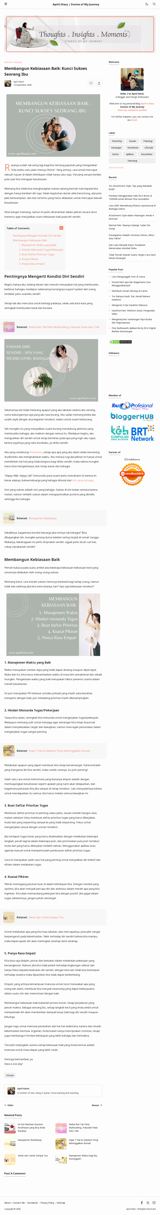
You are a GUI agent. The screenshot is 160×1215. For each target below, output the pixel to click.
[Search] (154, 4)
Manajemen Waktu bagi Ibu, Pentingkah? (83, 1157)
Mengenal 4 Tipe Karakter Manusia (129, 305)
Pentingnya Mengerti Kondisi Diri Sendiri (37, 235)
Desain (132, 141)
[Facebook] (141, 1203)
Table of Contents (18, 228)
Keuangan (116, 147)
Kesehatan (133, 147)
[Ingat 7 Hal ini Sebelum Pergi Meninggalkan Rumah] (9, 755)
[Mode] (147, 4)
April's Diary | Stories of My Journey (76, 4)
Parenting (117, 141)
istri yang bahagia (82, 480)
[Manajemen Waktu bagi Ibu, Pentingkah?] (61, 1164)
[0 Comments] (91, 83)
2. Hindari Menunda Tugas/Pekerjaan (41, 249)
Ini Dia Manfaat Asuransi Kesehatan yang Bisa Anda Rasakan (31, 1127)
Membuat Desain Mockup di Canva (129, 290)
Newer (95, 1105)
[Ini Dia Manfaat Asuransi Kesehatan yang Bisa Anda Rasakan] (10, 1133)
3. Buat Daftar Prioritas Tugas (37, 254)
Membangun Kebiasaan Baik (30, 240)
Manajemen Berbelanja (43, 518)
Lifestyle (10, 1075)
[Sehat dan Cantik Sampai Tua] (9, 922)
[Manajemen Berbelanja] (9, 523)
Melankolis (35, 452)
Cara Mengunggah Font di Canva (128, 276)
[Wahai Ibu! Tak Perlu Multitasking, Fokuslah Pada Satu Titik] (9, 331)
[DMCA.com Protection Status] (120, 343)
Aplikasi (130, 154)
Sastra (115, 154)
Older (10, 1105)
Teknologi (132, 160)
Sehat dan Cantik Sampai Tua (46, 917)
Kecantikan (146, 154)
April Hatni (131, 1209)
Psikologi (147, 141)
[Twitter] (148, 1203)
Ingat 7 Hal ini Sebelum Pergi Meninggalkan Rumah (59, 750)
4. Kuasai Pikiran (28, 259)
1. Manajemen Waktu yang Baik (37, 245)
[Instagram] (154, 1203)
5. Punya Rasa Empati (32, 263)
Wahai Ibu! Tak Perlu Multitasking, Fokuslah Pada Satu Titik (64, 327)
